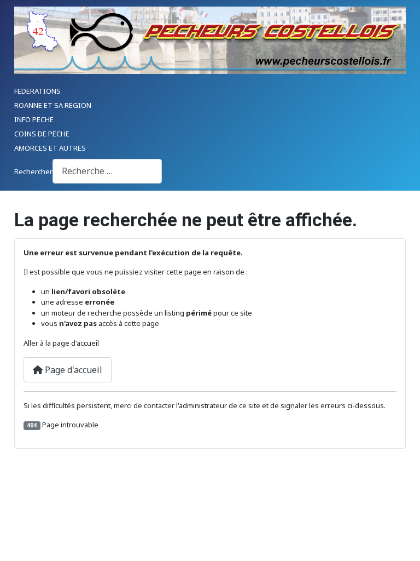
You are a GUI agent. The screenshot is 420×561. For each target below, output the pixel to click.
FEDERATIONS (37, 91)
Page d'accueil (72, 370)
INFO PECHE (34, 119)
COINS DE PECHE (41, 134)
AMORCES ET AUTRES (50, 148)
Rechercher (33, 171)
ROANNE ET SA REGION (52, 105)
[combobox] (107, 171)
